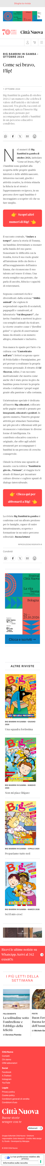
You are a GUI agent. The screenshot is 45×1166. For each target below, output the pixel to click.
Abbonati (33, 1128)
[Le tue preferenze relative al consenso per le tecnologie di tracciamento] (40, 1161)
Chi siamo (6, 1059)
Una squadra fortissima (19, 729)
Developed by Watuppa (20, 1141)
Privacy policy (8, 1092)
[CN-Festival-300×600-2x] (22, 608)
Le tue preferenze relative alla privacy (25, 1157)
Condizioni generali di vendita (15, 1099)
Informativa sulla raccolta (15, 1163)
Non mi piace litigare (17, 793)
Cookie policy (8, 1095)
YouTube (6, 1082)
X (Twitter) (6, 1075)
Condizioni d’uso (9, 1102)
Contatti (6, 1056)
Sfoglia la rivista (22, 3)
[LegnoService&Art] (22, 932)
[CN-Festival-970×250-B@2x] (22, 16)
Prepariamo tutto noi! (17, 853)
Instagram (6, 1079)
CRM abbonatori (9, 1063)
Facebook (6, 1072)
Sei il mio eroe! (13, 914)
